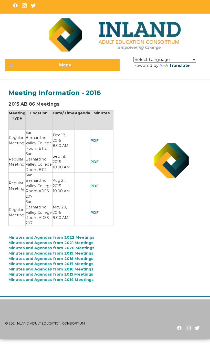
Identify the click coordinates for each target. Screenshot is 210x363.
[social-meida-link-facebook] (179, 328)
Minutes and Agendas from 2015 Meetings (50, 274)
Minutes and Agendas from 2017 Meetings (50, 263)
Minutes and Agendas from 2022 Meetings (51, 237)
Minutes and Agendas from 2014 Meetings (51, 279)
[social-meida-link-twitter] (197, 328)
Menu (65, 65)
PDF (94, 140)
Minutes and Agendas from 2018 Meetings (50, 258)
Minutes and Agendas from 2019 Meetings (50, 253)
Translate (179, 65)
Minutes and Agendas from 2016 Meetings (50, 269)
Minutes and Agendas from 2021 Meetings (50, 242)
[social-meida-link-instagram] (188, 328)
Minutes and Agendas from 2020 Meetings (51, 248)
